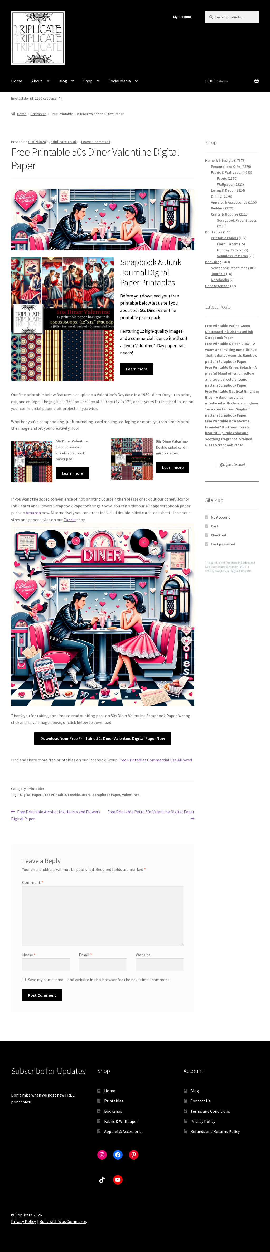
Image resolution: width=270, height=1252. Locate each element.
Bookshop (113, 1111)
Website (143, 954)
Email (85, 954)
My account (182, 16)
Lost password (223, 544)
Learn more (136, 368)
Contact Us (200, 1100)
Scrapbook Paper (106, 794)
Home (16, 81)
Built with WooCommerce (63, 1221)
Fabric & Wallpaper (121, 1121)
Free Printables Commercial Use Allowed (155, 759)
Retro (86, 794)
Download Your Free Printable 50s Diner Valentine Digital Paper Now (102, 738)
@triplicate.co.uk (232, 464)
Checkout (218, 535)
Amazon (33, 512)
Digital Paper (30, 794)
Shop (88, 81)
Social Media (120, 81)
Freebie (74, 794)
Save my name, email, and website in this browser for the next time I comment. (99, 979)
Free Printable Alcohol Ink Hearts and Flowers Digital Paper (55, 815)
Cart (214, 526)
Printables (39, 113)
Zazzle (70, 519)
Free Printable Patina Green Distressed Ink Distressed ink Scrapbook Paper (229, 331)
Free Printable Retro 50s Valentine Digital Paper (150, 815)
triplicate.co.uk (64, 141)
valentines (130, 794)
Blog (63, 81)
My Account (220, 517)
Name (29, 954)
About (36, 81)
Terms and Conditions (210, 1111)
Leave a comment (95, 141)
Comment (32, 882)
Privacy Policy (202, 1121)
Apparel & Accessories (123, 1131)
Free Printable (54, 794)
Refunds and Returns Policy (215, 1131)
